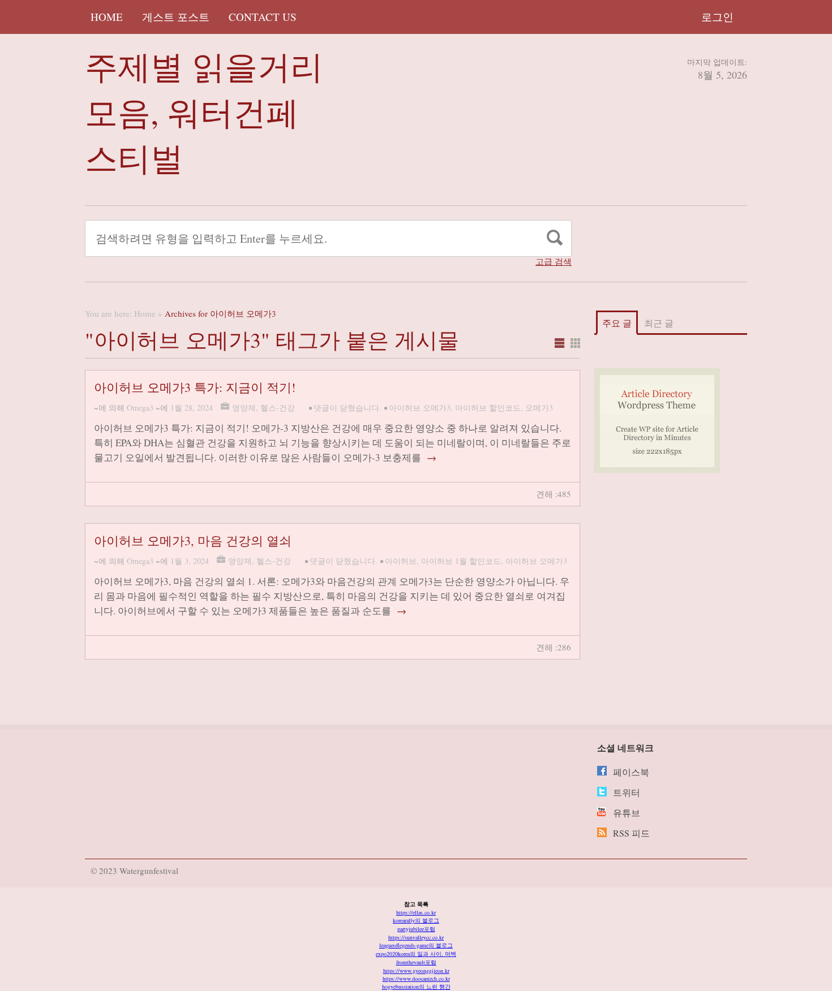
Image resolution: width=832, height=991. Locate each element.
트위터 (626, 792)
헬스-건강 (277, 407)
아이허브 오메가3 (420, 407)
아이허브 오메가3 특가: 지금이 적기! (194, 387)
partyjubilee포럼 (416, 929)
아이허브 (401, 560)
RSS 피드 (631, 833)
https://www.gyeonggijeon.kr (416, 971)
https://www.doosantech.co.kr (416, 979)
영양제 (244, 407)
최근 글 (659, 323)
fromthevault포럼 (416, 962)
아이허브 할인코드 (488, 407)
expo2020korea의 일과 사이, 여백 (416, 954)
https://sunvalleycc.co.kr (416, 937)
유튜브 (626, 812)
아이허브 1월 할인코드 (461, 560)
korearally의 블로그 (416, 920)
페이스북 (631, 772)
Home (107, 17)
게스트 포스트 (175, 17)
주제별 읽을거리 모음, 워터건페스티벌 (204, 111)
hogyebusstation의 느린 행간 (416, 986)
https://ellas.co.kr (416, 912)
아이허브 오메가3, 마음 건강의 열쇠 (192, 540)
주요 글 (617, 323)
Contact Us (263, 17)
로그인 (717, 17)
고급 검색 (553, 261)
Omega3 (140, 407)
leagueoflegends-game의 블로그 (416, 945)
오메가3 (539, 407)
